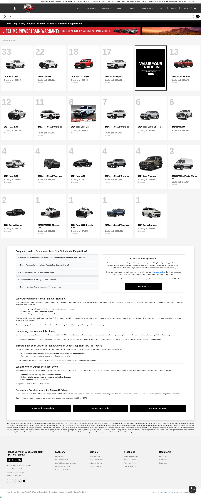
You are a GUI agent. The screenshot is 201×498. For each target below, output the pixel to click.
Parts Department (95, 460)
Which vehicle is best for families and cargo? (37, 272)
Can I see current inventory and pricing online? (38, 280)
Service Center (94, 456)
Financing (129, 452)
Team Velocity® (165, 492)
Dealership (165, 452)
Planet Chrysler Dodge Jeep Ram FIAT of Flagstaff (22, 492)
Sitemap (61, 492)
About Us (162, 456)
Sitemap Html (69, 492)
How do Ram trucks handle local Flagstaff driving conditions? (44, 265)
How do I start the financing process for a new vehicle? (42, 287)
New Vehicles (59, 456)
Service (93, 452)
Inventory (60, 452)
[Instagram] (14, 481)
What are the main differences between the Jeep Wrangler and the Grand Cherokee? (53, 258)
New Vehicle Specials (62, 466)
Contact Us (143, 286)
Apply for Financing (131, 456)
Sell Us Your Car (130, 466)
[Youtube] (23, 481)
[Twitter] (19, 481)
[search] (195, 8)
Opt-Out (84, 492)
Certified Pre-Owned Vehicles (65, 463)
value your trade (158, 272)
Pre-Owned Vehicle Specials (65, 470)
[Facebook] (9, 481)
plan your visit (37, 325)
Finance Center (130, 460)
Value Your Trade (100, 408)
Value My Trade (130, 463)
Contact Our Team (158, 408)
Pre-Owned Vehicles (62, 460)
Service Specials (95, 466)
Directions (163, 463)
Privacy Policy (43, 492)
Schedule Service (95, 463)
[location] (123, 2)
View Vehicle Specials (43, 408)
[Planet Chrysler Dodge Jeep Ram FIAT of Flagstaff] (27, 8)
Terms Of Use (53, 492)
